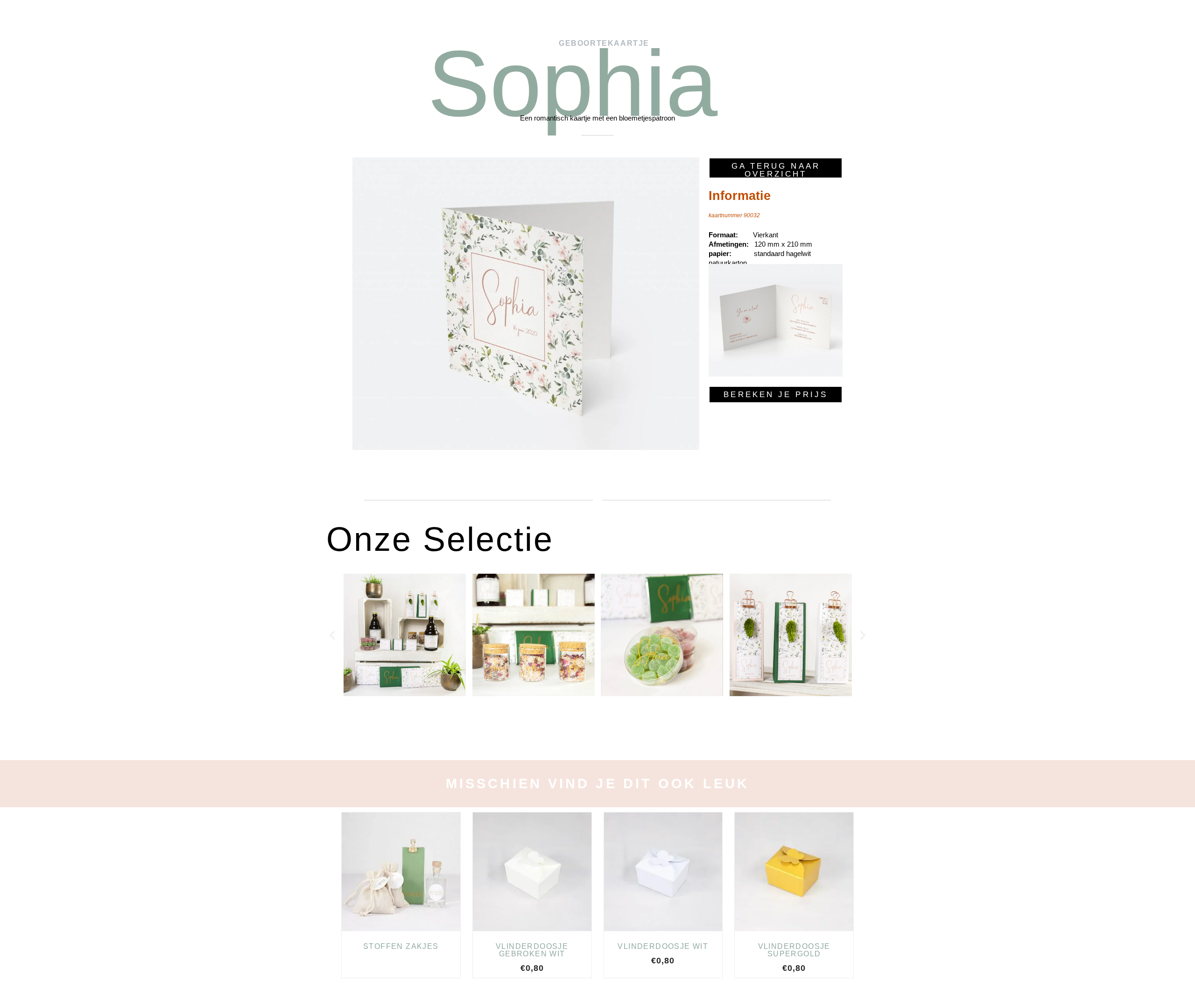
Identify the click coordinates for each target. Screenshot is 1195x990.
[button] (332, 635)
